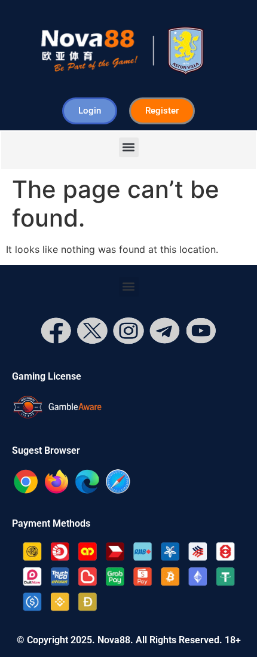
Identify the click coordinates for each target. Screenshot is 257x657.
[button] (129, 147)
